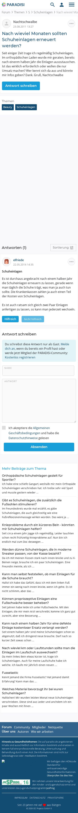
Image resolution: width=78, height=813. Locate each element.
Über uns (8, 731)
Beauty (7, 107)
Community (22, 727)
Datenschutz (37, 797)
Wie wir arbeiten (42, 732)
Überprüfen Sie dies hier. (60, 775)
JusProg (50, 788)
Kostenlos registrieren (20, 357)
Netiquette (55, 727)
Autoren (23, 732)
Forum (6, 12)
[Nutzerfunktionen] (61, 4)
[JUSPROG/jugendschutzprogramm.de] (16, 782)
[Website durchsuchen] (52, 4)
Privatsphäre (56, 797)
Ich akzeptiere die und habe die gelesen (34, 433)
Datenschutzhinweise (23, 438)
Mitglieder (39, 727)
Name (8, 368)
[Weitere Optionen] (71, 23)
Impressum (21, 797)
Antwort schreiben (21, 86)
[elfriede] (7, 261)
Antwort (10, 381)
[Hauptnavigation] (71, 4)
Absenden (39, 447)
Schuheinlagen (43, 12)
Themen (19, 12)
